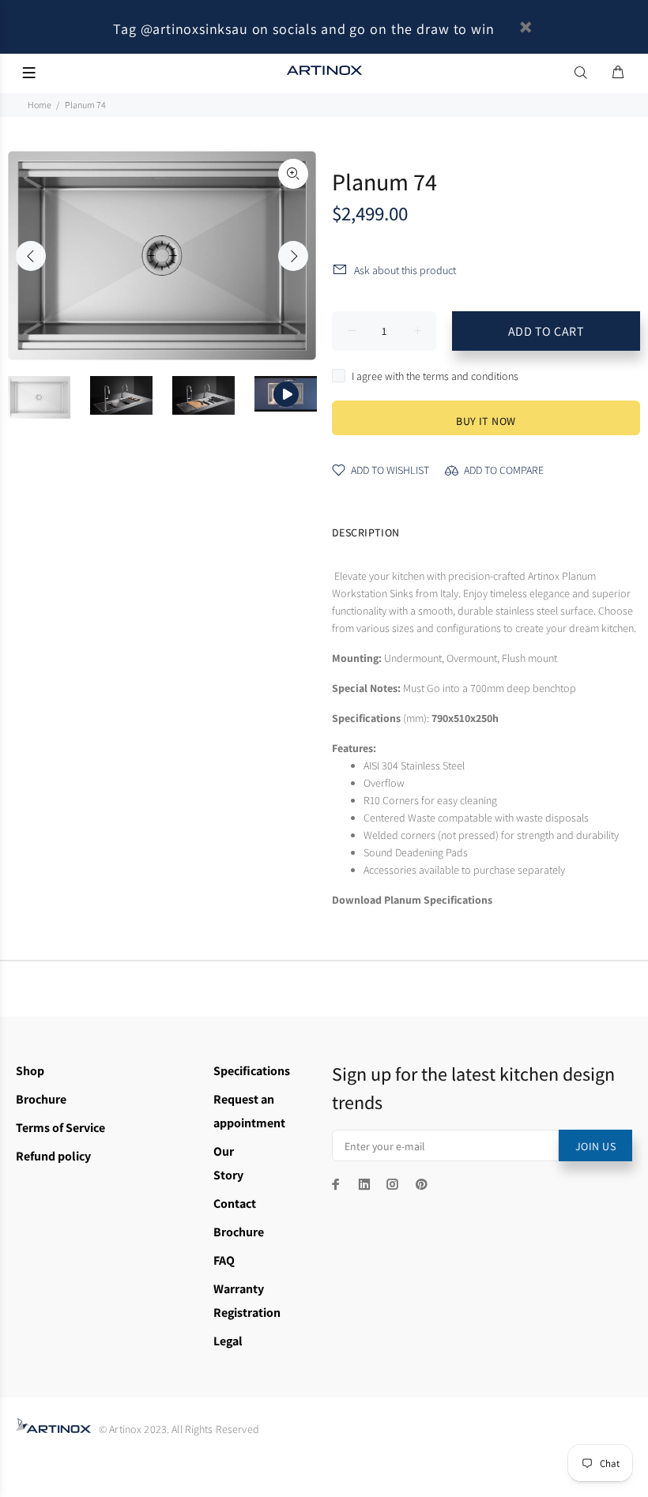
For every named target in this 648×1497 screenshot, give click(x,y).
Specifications (251, 1071)
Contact (234, 1203)
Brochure (41, 1099)
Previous (31, 256)
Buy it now (485, 421)
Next (293, 256)
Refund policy (53, 1156)
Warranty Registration (247, 1301)
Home (39, 105)
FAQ (224, 1260)
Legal (228, 1341)
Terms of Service (60, 1127)
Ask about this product (405, 270)
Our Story (228, 1163)
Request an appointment (249, 1111)
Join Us (595, 1146)
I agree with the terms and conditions (435, 376)
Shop (30, 1071)
